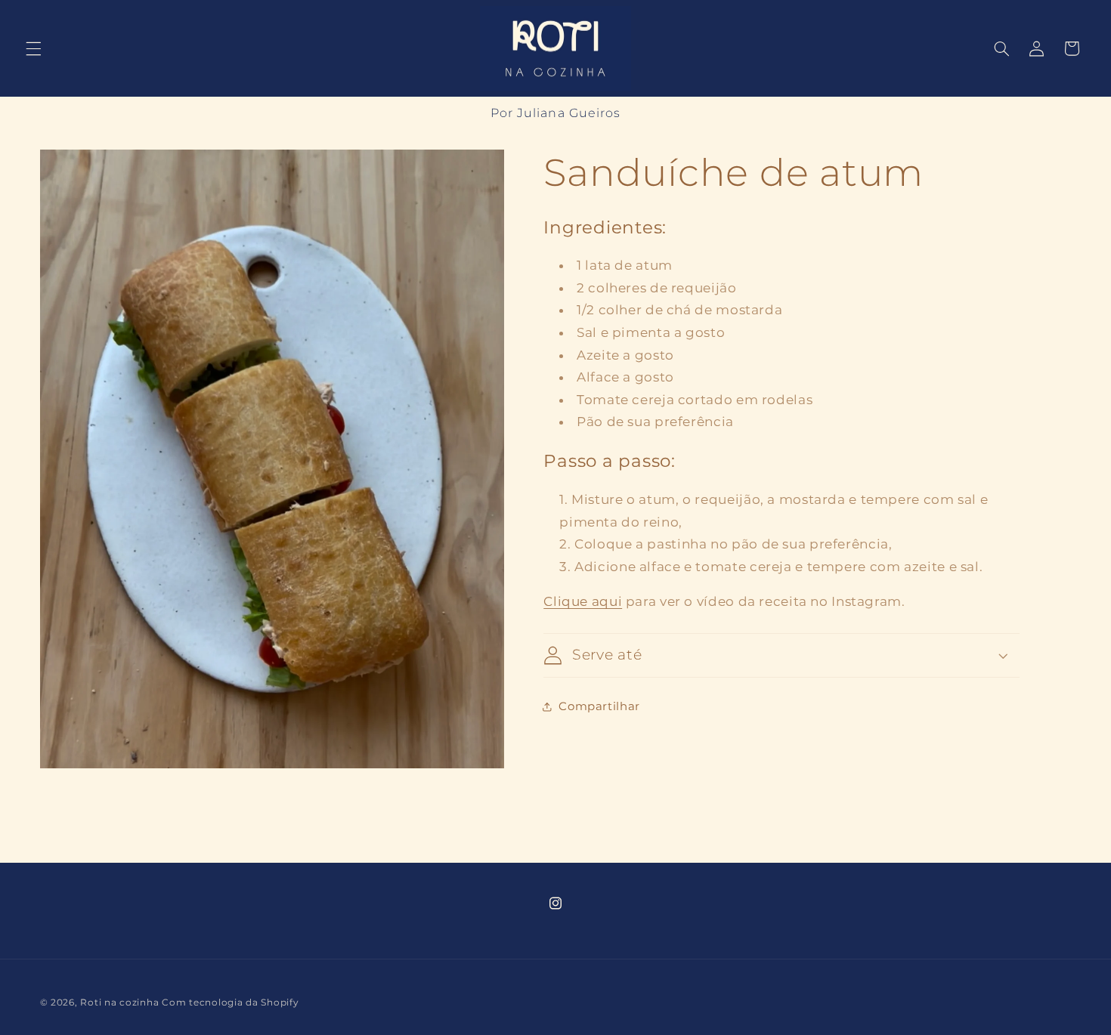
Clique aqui (582, 601)
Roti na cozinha (119, 1002)
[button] (33, 48)
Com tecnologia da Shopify (230, 1002)
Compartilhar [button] (599, 705)
